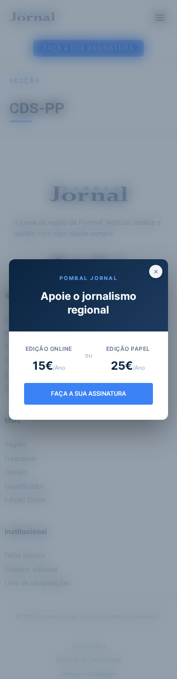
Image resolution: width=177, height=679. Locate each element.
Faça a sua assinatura (88, 393)
